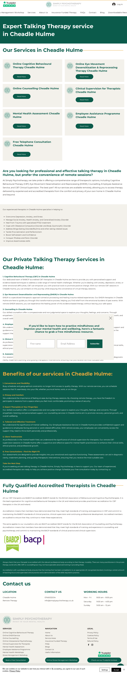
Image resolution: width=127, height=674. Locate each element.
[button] (110, 318)
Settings (105, 670)
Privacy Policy (14, 671)
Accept (116, 670)
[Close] (124, 670)
